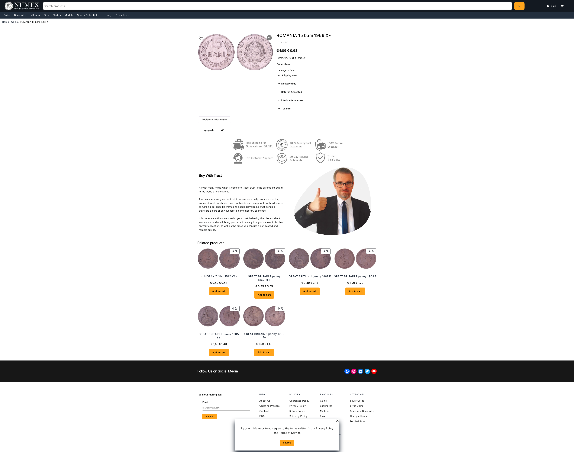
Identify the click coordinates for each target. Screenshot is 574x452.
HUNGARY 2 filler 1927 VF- (219, 276)
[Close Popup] (337, 421)
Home (5, 21)
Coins (14, 21)
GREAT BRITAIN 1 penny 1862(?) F (264, 278)
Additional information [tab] (214, 119)
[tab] (327, 75)
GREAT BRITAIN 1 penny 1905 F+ (219, 336)
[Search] (519, 6)
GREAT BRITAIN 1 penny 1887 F (310, 276)
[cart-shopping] (562, 6)
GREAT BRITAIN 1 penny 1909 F (355, 276)
